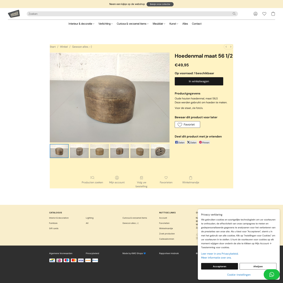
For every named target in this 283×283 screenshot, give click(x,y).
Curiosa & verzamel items (132, 23)
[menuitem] (226, 46)
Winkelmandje (190, 182)
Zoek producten (167, 233)
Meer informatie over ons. (216, 257)
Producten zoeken (92, 182)
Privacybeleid (92, 253)
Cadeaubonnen (166, 239)
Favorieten (166, 182)
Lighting (90, 218)
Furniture (53, 223)
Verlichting (104, 23)
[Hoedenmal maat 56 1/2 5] (160, 151)
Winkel (64, 46)
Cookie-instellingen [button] (239, 274)
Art (87, 223)
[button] (160, 4)
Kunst (173, 23)
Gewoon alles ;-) (82, 46)
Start (53, 46)
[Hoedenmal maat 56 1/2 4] (139, 151)
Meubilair (158, 23)
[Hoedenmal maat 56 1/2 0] (59, 151)
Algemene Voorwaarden (60, 253)
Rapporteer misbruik (169, 253)
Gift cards (53, 228)
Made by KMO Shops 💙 (134, 253)
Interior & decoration (59, 218)
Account (163, 218)
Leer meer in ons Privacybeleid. (219, 253)
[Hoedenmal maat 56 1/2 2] (99, 151)
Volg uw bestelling (141, 184)
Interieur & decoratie (80, 23)
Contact (196, 23)
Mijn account (117, 182)
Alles (185, 23)
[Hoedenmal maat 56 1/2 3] (119, 151)
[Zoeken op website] (234, 13)
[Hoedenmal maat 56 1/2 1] (79, 151)
